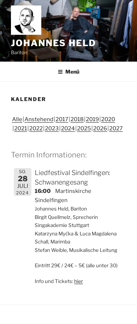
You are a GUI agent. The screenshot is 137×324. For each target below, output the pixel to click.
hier (78, 281)
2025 (84, 128)
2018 (77, 119)
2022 (36, 128)
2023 (52, 128)
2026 (100, 128)
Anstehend (38, 119)
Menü (72, 71)
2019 (92, 119)
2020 (108, 119)
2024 (68, 128)
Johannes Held (53, 43)
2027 (116, 128)
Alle (17, 119)
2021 (20, 128)
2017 (62, 119)
